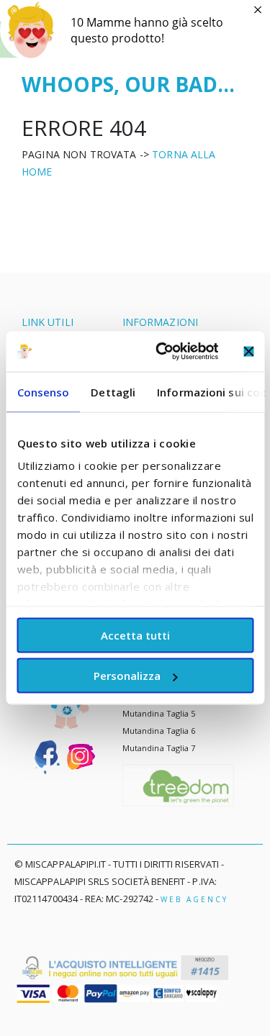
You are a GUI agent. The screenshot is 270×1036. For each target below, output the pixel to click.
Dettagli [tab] (113, 391)
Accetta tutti (135, 634)
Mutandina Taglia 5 (158, 713)
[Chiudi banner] (248, 351)
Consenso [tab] (43, 391)
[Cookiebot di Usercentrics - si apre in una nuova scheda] (163, 351)
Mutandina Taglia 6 (158, 730)
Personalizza (127, 675)
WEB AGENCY (194, 899)
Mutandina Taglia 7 (158, 747)
